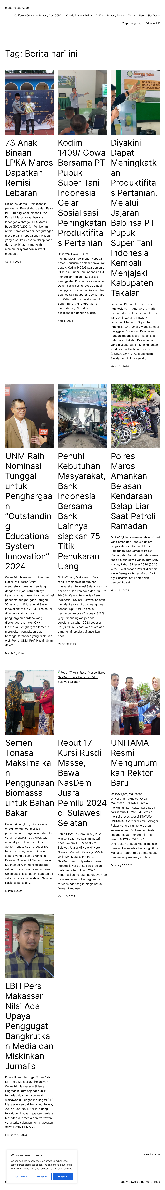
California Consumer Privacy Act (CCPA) (38, 15)
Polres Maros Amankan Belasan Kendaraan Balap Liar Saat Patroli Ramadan (133, 491)
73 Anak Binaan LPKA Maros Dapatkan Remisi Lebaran (29, 168)
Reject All (42, 1176)
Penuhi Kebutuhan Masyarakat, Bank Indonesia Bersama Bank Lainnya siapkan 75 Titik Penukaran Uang (82, 511)
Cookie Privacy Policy (79, 15)
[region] (41, 1167)
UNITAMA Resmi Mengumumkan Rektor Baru (134, 763)
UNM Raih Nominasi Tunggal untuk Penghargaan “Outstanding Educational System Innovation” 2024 (28, 511)
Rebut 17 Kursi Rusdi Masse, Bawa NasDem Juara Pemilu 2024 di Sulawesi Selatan (82, 783)
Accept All (63, 1176)
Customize (21, 1176)
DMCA (99, 15)
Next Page (151, 1154)
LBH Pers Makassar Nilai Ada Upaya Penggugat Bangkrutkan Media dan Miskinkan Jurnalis (29, 1026)
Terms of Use (136, 15)
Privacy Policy (115, 15)
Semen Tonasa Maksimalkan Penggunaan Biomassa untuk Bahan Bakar (29, 778)
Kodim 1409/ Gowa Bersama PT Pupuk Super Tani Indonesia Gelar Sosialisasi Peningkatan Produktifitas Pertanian (82, 193)
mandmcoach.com (17, 7)
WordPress (152, 1181)
